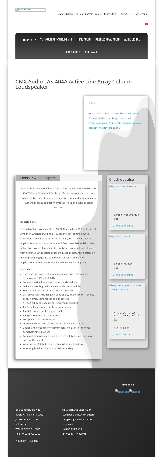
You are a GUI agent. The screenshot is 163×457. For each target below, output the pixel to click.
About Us (126, 13)
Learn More (110, 13)
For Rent (79, 13)
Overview (28, 177)
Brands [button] (27, 40)
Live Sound (125, 118)
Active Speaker (124, 122)
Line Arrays (112, 118)
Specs (51, 177)
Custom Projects (94, 13)
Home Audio (84, 39)
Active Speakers (132, 113)
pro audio (114, 127)
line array (102, 127)
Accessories (72, 52)
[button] (122, 225)
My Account (141, 13)
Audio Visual (132, 39)
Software (91, 52)
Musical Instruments (58, 39)
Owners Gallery (65, 13)
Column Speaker (97, 118)
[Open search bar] (41, 39)
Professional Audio (107, 39)
